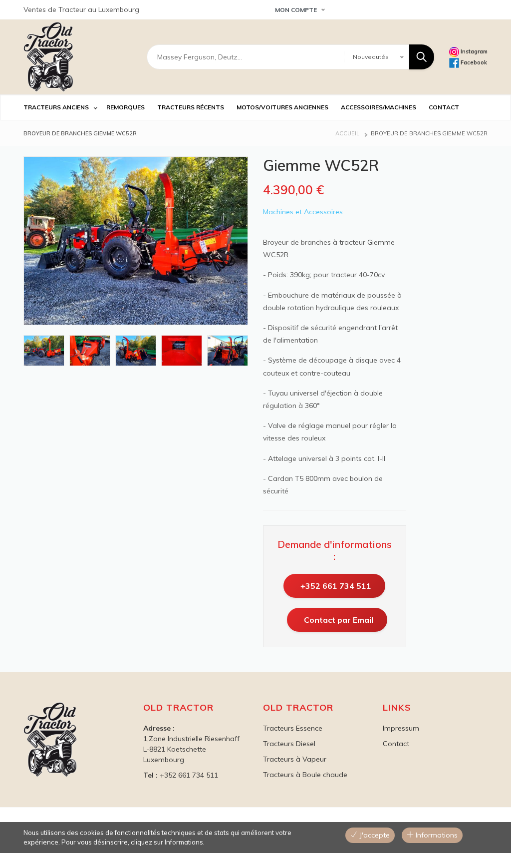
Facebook (473, 62)
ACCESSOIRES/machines (378, 107)
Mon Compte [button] (296, 9)
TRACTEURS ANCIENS (56, 107)
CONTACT (444, 107)
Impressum (401, 728)
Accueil (347, 133)
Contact (396, 743)
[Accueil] (48, 57)
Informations (436, 835)
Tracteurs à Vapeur (294, 759)
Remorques (125, 107)
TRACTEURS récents (190, 107)
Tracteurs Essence (292, 728)
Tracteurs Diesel (289, 743)
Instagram (473, 51)
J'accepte (373, 835)
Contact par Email (338, 620)
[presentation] (22, 351)
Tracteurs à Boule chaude (305, 774)
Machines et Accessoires (303, 211)
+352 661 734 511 (335, 586)
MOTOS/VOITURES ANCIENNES (282, 107)
